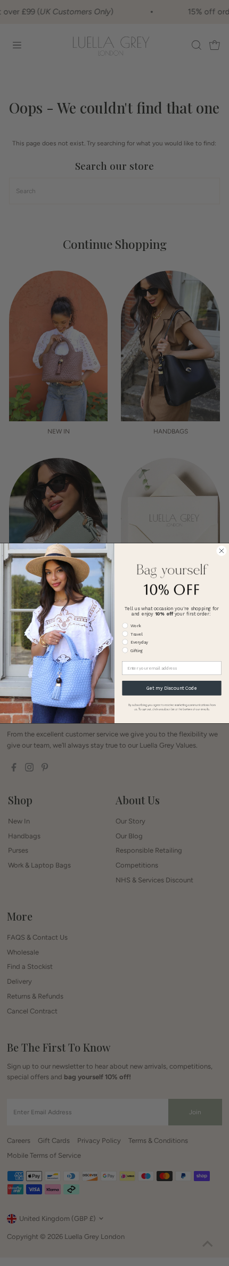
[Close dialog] (221, 550)
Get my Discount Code (171, 687)
